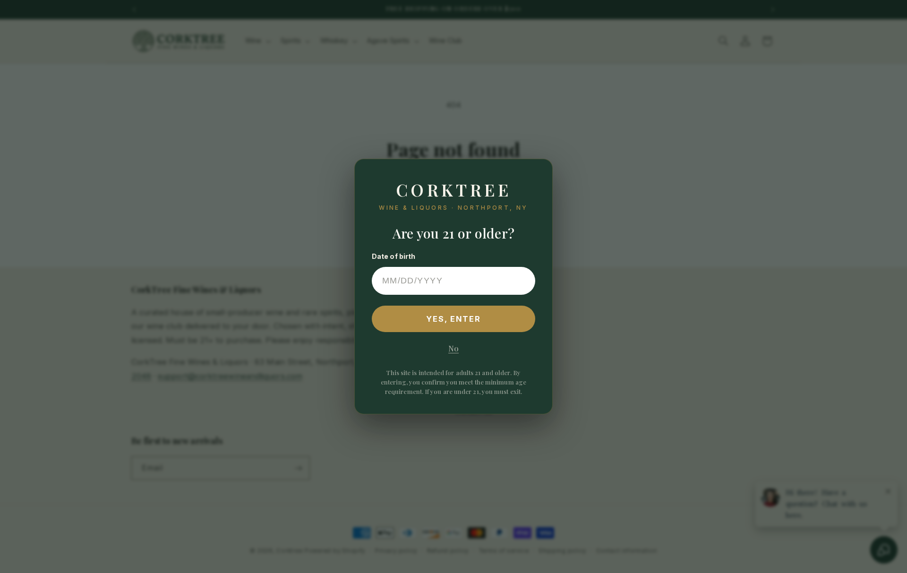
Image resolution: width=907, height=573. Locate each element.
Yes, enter (453, 319)
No (453, 348)
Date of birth (394, 256)
